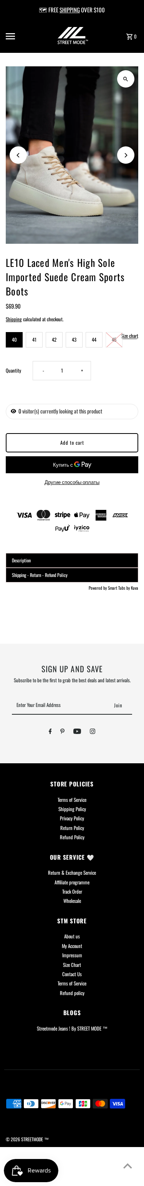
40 (14, 339)
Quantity (13, 370)
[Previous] (18, 155)
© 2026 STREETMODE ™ (27, 1139)
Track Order (72, 891)
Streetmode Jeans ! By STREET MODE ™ (72, 1028)
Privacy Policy (72, 818)
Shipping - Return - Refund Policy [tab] (40, 575)
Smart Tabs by (119, 588)
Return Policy (72, 828)
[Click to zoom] (125, 79)
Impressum (72, 955)
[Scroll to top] (127, 1165)
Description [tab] (21, 560)
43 (74, 339)
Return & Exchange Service (72, 872)
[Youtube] (77, 732)
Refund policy (72, 993)
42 (54, 339)
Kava (134, 588)
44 (94, 339)
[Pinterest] (62, 732)
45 (114, 339)
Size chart (129, 336)
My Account (72, 946)
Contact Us (72, 974)
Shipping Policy (72, 809)
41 (34, 339)
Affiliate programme (72, 882)
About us (72, 936)
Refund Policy (72, 837)
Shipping (14, 319)
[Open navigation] (17, 36)
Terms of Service (72, 799)
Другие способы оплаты (72, 482)
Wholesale (72, 900)
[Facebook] (50, 732)
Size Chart (72, 964)
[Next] (125, 155)
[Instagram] (92, 732)
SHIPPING (70, 9)
